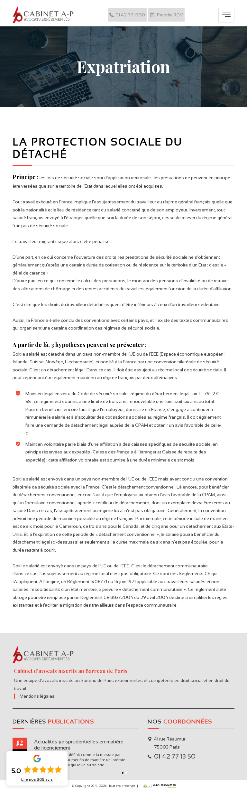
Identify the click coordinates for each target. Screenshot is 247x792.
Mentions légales (37, 696)
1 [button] (123, 773)
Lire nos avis (37, 779)
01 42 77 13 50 (130, 14)
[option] (84, 753)
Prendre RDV (169, 14)
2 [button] (126, 773)
